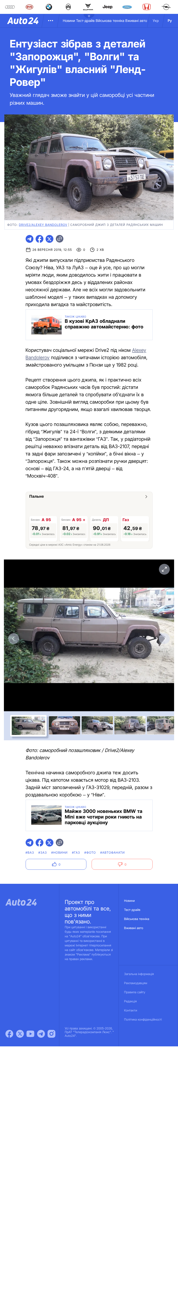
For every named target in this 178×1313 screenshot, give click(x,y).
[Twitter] (20, 1034)
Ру (170, 20)
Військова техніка (110, 20)
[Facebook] (9, 1034)
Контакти (130, 1010)
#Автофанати (112, 853)
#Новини (59, 853)
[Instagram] (51, 1034)
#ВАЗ (30, 853)
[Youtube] (30, 1034)
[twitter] (49, 239)
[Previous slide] (13, 638)
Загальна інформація (139, 974)
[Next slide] (164, 638)
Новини (69, 20)
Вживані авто (136, 20)
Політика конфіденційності (143, 1019)
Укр (156, 20)
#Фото (90, 853)
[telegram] (29, 239)
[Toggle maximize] (164, 569)
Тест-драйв (85, 20)
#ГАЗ (76, 853)
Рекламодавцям (135, 983)
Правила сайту (134, 992)
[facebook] (39, 239)
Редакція (130, 1001)
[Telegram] (41, 1034)
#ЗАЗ (42, 853)
